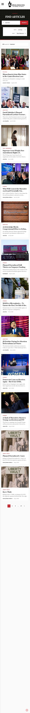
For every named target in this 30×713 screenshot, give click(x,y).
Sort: (13, 33)
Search (24, 22)
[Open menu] (2, 4)
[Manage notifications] (27, 710)
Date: (15, 29)
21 (21, 506)
